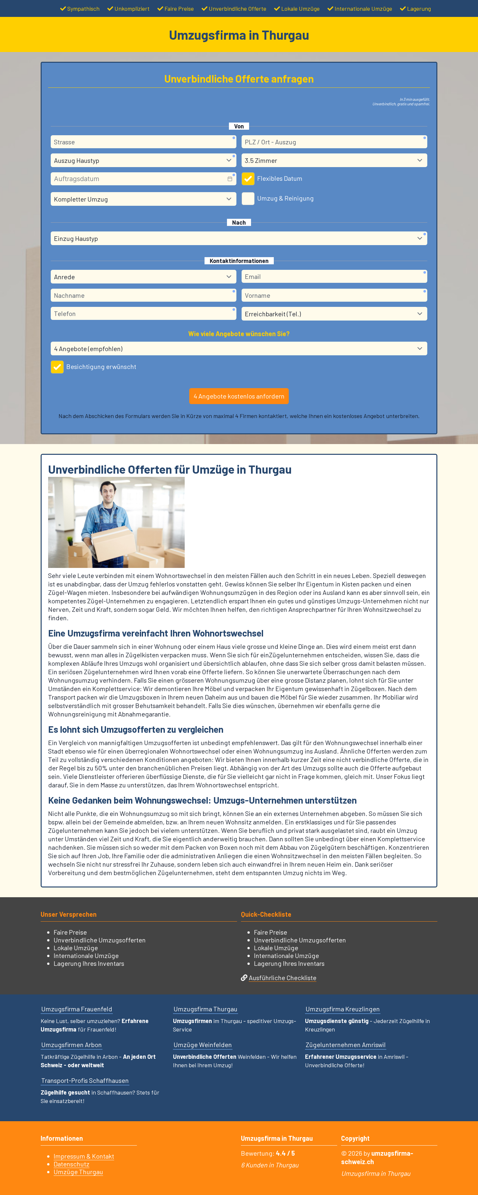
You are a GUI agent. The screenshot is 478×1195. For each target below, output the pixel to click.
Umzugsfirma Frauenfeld (76, 1009)
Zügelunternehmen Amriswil (346, 1044)
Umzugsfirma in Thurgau (239, 34)
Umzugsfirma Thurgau (205, 1009)
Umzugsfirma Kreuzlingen (343, 1009)
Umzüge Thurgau (78, 1171)
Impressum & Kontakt (84, 1156)
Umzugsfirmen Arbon (71, 1044)
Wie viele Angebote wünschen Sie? (239, 333)
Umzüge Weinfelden (203, 1044)
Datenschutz (71, 1164)
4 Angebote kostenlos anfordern (239, 396)
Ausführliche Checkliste (282, 977)
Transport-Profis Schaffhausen (85, 1080)
